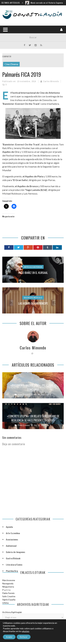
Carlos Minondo (51, 81)
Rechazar (23, 637)
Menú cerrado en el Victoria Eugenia (47, 2)
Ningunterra (8, 586)
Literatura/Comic (14, 564)
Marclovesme (8, 580)
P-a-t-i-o (6, 590)
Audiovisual (11, 545)
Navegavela (7, 583)
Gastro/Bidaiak (13, 558)
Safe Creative (8, 596)
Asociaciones (12, 539)
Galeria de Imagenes (15, 552)
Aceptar (9, 637)
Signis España (8, 599)
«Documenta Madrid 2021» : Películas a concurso (33, 387)
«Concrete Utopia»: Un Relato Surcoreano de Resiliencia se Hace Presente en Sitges (33, 418)
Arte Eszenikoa (13, 533)
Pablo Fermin (8, 593)
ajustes (25, 631)
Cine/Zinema (11, 64)
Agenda (9, 526)
